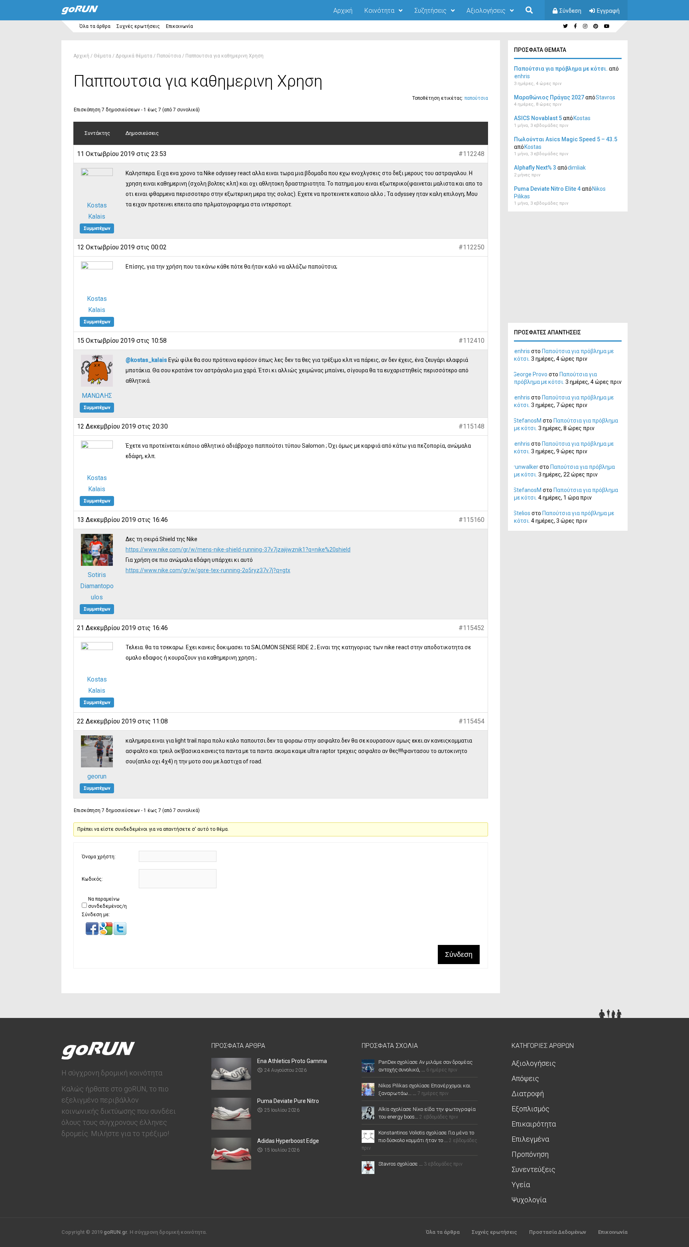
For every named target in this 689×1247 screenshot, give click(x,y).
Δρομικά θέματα (134, 56)
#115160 (471, 520)
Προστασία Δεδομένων (557, 1232)
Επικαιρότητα (534, 1124)
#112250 (471, 247)
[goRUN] (87, 13)
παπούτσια (476, 98)
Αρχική (342, 10)
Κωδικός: (92, 879)
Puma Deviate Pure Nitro (288, 1101)
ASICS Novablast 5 (538, 118)
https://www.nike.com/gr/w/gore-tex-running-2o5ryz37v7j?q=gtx (208, 570)
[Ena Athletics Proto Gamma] (231, 1087)
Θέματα (102, 56)
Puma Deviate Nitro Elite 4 (547, 189)
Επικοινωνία (179, 26)
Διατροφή (528, 1093)
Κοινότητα (379, 10)
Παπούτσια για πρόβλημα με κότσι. (561, 68)
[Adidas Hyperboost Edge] (231, 1167)
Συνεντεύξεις (533, 1169)
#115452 (471, 628)
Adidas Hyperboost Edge (288, 1141)
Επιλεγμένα (530, 1139)
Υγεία (521, 1184)
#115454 (471, 721)
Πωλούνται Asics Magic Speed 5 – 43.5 (565, 139)
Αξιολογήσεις (486, 10)
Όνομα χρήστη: (99, 857)
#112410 (471, 340)
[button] (93, 933)
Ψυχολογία (529, 1200)
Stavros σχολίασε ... (400, 1164)
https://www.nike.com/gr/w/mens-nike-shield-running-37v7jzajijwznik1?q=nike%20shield (238, 549)
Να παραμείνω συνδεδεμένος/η (107, 902)
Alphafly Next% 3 (535, 167)
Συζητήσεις (430, 10)
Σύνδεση (570, 11)
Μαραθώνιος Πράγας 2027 (549, 97)
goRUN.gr (115, 1232)
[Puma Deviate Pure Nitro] (231, 1127)
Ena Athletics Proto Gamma (292, 1061)
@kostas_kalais (146, 360)
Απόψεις (525, 1078)
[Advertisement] (568, 269)
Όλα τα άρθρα (94, 26)
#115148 (471, 426)
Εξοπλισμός (530, 1109)
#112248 (471, 154)
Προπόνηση (530, 1154)
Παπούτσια (169, 56)
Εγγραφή (608, 11)
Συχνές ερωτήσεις (138, 26)
